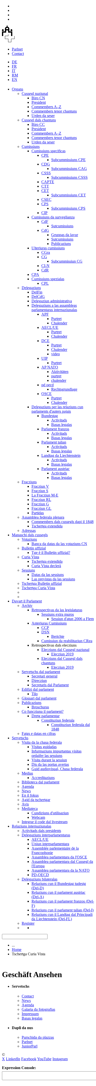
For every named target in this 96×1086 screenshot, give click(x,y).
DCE (45, 341)
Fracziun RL (41, 500)
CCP (45, 628)
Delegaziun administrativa (52, 301)
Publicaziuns (61, 244)
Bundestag (49, 416)
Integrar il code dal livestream (44, 822)
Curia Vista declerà (46, 566)
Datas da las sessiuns (48, 575)
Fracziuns (29, 482)
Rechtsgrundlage (64, 389)
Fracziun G (40, 504)
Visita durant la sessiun (49, 760)
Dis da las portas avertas (50, 764)
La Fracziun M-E (45, 495)
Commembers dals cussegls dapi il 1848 (63, 522)
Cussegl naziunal (35, 93)
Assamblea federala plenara (43, 517)
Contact (18, 53)
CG (44, 257)
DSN (45, 632)
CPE (45, 155)
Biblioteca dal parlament (40, 782)
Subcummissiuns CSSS (69, 177)
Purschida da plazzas (38, 1037)
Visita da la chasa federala (42, 742)
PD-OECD (40, 875)
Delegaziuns (31, 288)
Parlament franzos (55, 429)
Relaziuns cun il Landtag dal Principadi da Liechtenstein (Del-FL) (62, 916)
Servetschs (20, 738)
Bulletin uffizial (34, 548)
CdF (44, 221)
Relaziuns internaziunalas (31, 826)
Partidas (38, 513)
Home (16, 949)
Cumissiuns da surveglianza (53, 217)
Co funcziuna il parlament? (43, 711)
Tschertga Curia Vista (38, 588)
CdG (45, 230)
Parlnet (17, 49)
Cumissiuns (31, 146)
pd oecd (47, 385)
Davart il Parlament (27, 601)
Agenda (28, 786)
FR (14, 66)
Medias (27, 773)
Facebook (28, 1059)
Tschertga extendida (47, 526)
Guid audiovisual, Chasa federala (57, 769)
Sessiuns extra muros (57, 614)
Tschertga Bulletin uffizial (42, 583)
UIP (44, 358)
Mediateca (30, 808)
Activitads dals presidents (41, 831)
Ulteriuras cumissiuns (48, 248)
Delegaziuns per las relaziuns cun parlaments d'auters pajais (57, 409)
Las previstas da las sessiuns (53, 579)
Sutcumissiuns (62, 226)
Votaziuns (29, 539)
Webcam (38, 817)
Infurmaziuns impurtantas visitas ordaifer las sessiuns (56, 753)
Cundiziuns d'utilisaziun (50, 813)
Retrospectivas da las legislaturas (57, 610)
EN (14, 79)
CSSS (46, 173)
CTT (45, 186)
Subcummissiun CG (66, 261)
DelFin (37, 292)
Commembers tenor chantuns (54, 111)
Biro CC (38, 124)
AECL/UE (49, 327)
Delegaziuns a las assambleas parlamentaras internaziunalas (54, 307)
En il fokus (30, 795)
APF (45, 314)
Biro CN (38, 98)
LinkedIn (13, 1059)
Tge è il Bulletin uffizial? (51, 552)
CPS (44, 204)
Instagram (60, 1059)
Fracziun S (40, 491)
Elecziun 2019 (62, 654)
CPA (35, 274)
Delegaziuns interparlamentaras (46, 835)
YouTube (44, 1059)
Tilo (35, 694)
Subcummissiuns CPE (68, 160)
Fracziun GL (41, 508)
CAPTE (47, 182)
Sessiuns (28, 570)
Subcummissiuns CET (68, 195)
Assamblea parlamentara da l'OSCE (59, 857)
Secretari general (44, 676)
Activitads (59, 420)
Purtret (56, 319)
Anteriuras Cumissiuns (49, 623)
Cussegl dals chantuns (39, 120)
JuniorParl (29, 1046)
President (39, 102)
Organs (17, 89)
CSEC (46, 199)
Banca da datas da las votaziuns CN (59, 544)
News (26, 791)
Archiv (27, 605)
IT (14, 71)
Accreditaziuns (43, 778)
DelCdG (38, 296)
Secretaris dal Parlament (50, 685)
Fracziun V (40, 486)
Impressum (30, 1014)
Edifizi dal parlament (38, 689)
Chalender (59, 323)
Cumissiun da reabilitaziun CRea (66, 641)
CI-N (45, 266)
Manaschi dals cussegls (30, 535)
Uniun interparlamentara (50, 844)
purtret (56, 376)
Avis (25, 804)
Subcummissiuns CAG (69, 168)
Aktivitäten (59, 372)
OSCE (46, 394)
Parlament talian (53, 442)
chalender (58, 380)
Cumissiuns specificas (48, 151)
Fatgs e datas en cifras (39, 733)
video (55, 354)
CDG (45, 164)
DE (14, 62)
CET (45, 191)
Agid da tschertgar (36, 800)
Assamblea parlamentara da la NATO (61, 870)
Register (28, 923)
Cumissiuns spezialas (48, 279)
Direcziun (39, 680)
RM (15, 75)
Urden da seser (43, 116)
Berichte (57, 636)
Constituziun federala (57, 720)
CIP (44, 213)
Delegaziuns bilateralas (39, 879)
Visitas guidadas (44, 747)
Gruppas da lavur (64, 235)
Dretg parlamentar (46, 716)
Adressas (29, 530)
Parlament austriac (55, 469)
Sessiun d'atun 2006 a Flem (72, 619)
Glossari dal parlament (39, 698)
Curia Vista (30, 557)
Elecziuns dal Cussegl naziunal (65, 650)
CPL (45, 283)
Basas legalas (61, 424)
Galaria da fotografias (38, 1009)
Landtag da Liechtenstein (60, 455)
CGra (45, 252)
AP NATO (49, 367)
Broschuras (40, 707)
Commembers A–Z (46, 107)
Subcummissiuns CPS (68, 208)
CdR (45, 270)
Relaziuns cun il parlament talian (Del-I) (63, 910)
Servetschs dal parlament (41, 672)
